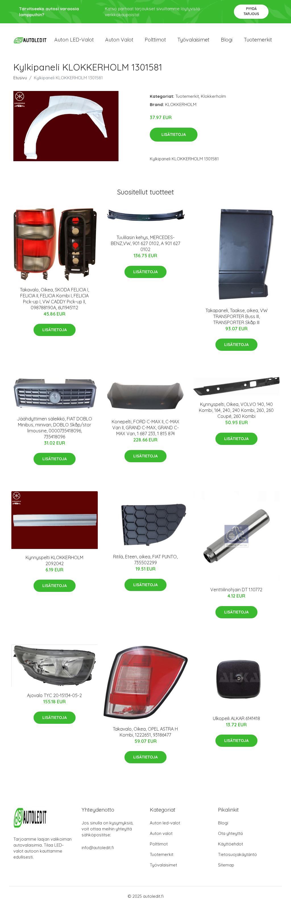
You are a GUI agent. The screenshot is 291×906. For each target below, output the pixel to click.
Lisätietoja (173, 134)
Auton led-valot (165, 823)
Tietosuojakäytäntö (237, 854)
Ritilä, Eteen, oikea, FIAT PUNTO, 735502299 (145, 559)
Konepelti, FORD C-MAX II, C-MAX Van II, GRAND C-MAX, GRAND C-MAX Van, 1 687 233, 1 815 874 (145, 427)
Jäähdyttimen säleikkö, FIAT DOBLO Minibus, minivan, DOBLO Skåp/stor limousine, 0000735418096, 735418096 (54, 427)
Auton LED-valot (74, 39)
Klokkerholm (213, 96)
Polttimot (155, 39)
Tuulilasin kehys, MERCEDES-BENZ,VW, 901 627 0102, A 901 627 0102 (145, 243)
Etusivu (20, 77)
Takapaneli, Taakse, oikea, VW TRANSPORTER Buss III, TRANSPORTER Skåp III (236, 316)
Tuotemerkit (258, 39)
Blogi (226, 39)
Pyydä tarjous (251, 11)
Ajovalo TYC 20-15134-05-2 (54, 695)
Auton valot (119, 39)
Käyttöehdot (230, 844)
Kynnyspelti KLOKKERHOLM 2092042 (54, 560)
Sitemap (226, 865)
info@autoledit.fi (98, 847)
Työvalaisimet (193, 39)
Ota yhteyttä (230, 833)
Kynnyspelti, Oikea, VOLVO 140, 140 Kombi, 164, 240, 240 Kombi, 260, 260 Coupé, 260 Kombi (236, 410)
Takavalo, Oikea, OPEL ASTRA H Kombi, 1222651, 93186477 (145, 732)
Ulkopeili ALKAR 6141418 (236, 718)
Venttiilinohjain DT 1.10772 (236, 589)
